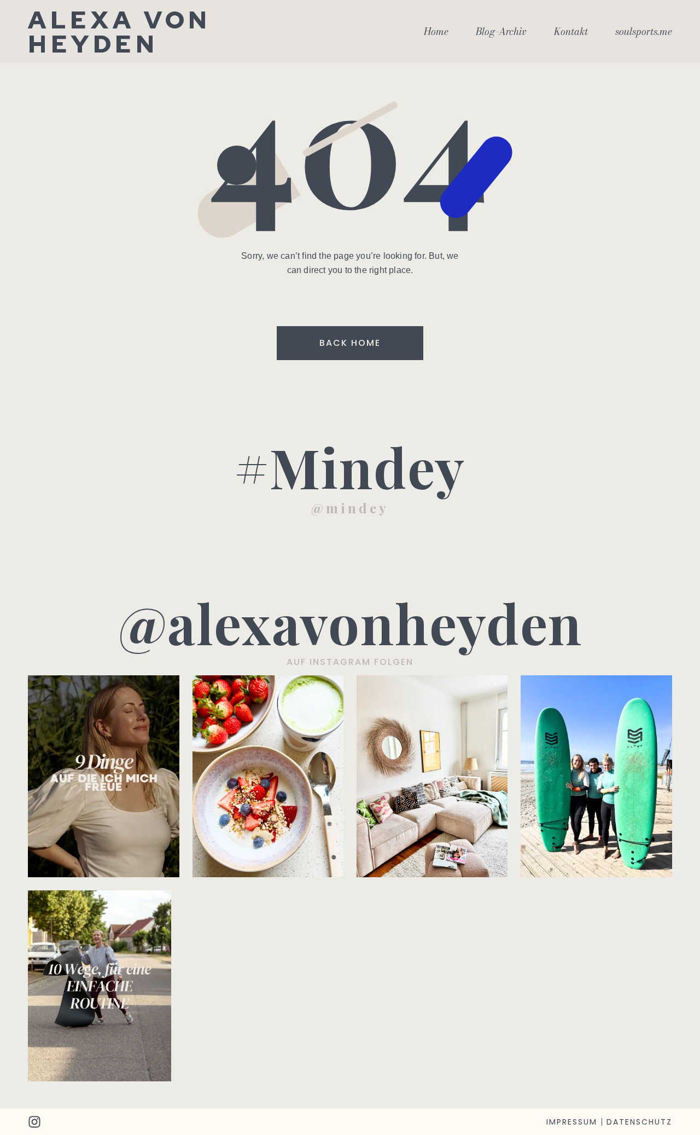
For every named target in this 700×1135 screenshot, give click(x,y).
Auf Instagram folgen (350, 662)
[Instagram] (34, 1121)
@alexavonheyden (350, 622)
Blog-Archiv (501, 31)
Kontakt (571, 31)
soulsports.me (643, 31)
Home (436, 31)
